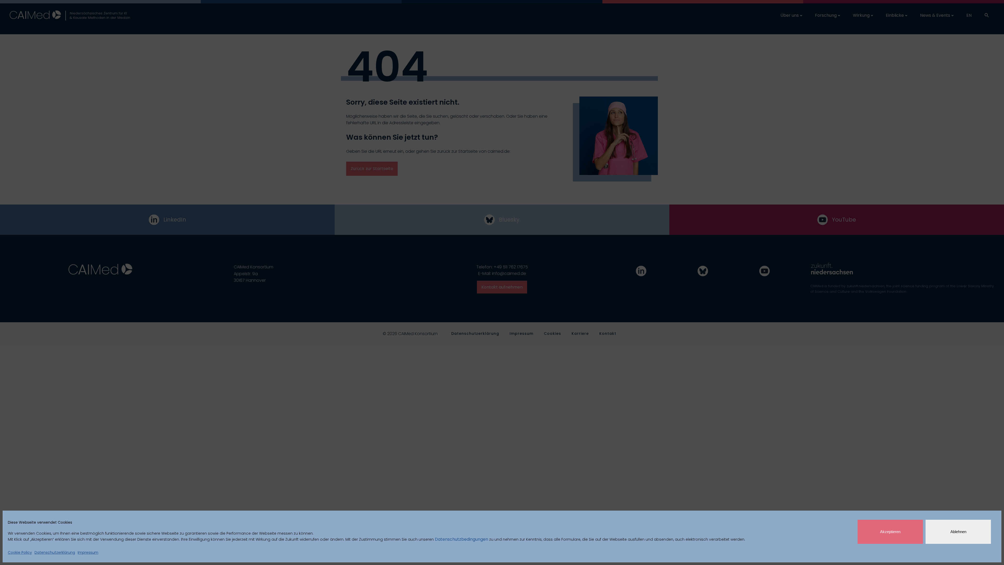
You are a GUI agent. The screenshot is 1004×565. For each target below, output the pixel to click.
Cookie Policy (20, 552)
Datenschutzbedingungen (461, 539)
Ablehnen (958, 531)
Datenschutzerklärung (55, 552)
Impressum (88, 552)
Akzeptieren (890, 531)
